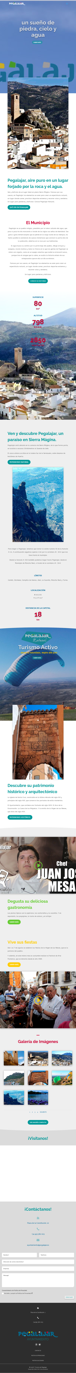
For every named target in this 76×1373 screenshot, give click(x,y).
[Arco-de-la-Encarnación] (38, 1084)
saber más (37, 42)
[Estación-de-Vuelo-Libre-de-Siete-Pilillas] (62, 1084)
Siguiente (43, 1112)
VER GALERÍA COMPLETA (38, 1122)
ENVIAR (69, 1297)
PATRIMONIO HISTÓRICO (20, 817)
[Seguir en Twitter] (39, 1344)
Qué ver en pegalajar (19, 207)
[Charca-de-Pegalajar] (38, 1104)
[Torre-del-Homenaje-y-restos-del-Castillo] (38, 1065)
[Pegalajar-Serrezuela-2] (14, 1084)
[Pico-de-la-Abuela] (14, 1104)
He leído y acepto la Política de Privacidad (17, 1293)
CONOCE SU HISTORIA (38, 281)
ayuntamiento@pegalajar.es (38, 1245)
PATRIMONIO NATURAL (19, 462)
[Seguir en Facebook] (36, 1344)
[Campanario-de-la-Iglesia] (14, 1065)
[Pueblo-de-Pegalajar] (62, 1065)
